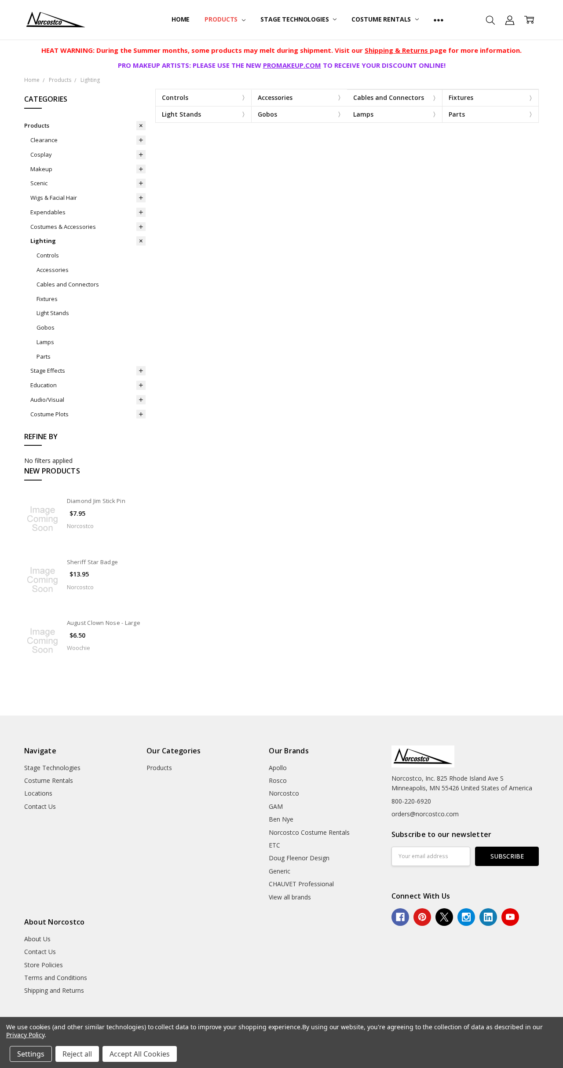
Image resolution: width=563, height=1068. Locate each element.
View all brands (290, 897)
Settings (30, 1054)
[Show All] (438, 20)
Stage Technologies (295, 19)
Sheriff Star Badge (92, 562)
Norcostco (284, 793)
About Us (37, 939)
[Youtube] (510, 917)
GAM (276, 806)
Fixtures (47, 299)
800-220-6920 (411, 801)
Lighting (43, 241)
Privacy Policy (25, 1035)
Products (222, 19)
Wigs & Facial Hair (53, 198)
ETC (274, 845)
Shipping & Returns (397, 50)
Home (181, 19)
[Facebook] (400, 917)
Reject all (77, 1054)
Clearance (44, 140)
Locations (38, 793)
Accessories (53, 270)
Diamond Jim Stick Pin (96, 501)
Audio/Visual (47, 400)
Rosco (278, 780)
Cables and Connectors (68, 284)
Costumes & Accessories (63, 227)
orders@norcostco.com (425, 814)
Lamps (45, 342)
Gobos (46, 327)
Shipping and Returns (54, 990)
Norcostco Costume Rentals (309, 832)
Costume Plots (49, 414)
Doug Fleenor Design (299, 858)
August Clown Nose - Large (103, 623)
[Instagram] (466, 917)
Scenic (39, 183)
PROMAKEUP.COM (292, 65)
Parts (44, 356)
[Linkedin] (488, 917)
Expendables (48, 212)
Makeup (41, 169)
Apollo (278, 767)
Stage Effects (47, 370)
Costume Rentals (382, 19)
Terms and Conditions (55, 977)
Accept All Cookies (140, 1054)
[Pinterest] (422, 917)
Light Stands (53, 313)
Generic (279, 871)
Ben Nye (281, 819)
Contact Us (40, 806)
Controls (48, 255)
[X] (444, 917)
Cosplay (41, 154)
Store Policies (43, 965)
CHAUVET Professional (301, 884)
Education (43, 385)
